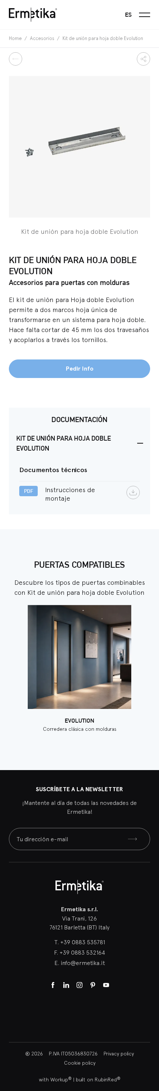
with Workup (55, 1079)
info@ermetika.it (83, 962)
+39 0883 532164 (82, 952)
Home (16, 38)
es (128, 14)
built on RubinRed (98, 1079)
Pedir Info (80, 368)
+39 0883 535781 (82, 942)
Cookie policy (79, 1063)
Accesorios (42, 38)
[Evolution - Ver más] (80, 657)
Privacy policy (119, 1054)
